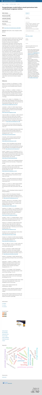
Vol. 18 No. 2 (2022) (13, 4)
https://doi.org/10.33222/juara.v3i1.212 (11, 198)
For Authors (4, 305)
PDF (28, 13)
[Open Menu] (2, 1)
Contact (3, 340)
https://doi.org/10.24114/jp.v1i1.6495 (9, 234)
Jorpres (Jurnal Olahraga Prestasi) (10, 1)
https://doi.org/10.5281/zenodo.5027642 (9, 158)
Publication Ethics (5, 334)
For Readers (4, 303)
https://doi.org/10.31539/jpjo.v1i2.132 (9, 241)
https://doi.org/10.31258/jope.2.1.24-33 (9, 171)
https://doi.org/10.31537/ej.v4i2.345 (8, 134)
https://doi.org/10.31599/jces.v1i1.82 (9, 229)
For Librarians (4, 306)
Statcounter (4, 377)
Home (3, 4)
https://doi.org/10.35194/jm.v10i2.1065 (11, 254)
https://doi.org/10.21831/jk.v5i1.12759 (9, 141)
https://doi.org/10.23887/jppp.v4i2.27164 (9, 104)
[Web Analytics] (5, 383)
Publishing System (5, 339)
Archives (7, 4)
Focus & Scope (4, 335)
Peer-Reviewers (5, 332)
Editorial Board (5, 330)
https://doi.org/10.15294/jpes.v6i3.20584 (9, 215)
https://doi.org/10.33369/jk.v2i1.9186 (9, 112)
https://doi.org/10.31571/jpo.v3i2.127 (12, 148)
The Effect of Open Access (33, 77)
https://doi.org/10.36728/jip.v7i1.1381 (13, 121)
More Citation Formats (30, 30)
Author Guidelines (5, 337)
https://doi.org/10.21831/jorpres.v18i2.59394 (12, 27)
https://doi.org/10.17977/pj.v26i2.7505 (9, 205)
